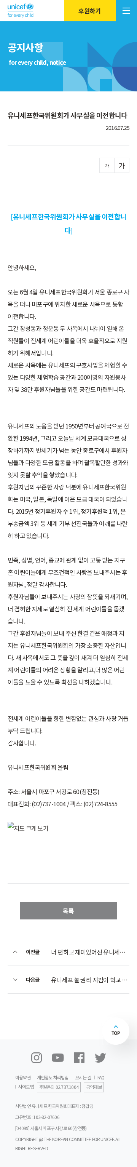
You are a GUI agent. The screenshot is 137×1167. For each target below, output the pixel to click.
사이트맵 (26, 1086)
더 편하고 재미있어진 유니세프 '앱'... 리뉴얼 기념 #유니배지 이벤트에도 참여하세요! (90, 951)
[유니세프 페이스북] (79, 1058)
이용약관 (23, 1077)
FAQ (101, 1077)
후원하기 (89, 10)
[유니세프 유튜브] (58, 1058)
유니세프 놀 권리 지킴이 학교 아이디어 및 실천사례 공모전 (90, 979)
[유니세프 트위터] (100, 1058)
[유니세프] (20, 10)
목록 (68, 910)
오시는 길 (83, 1077)
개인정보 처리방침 (53, 1077)
